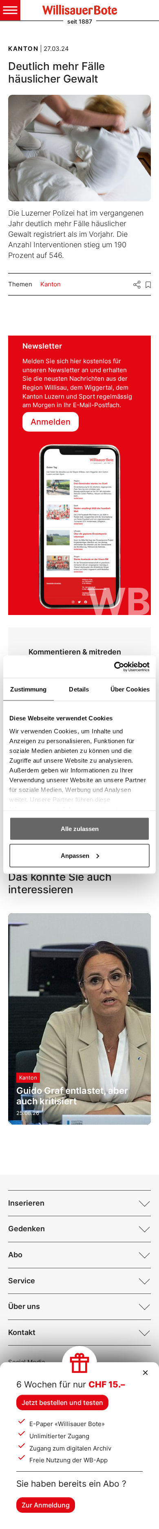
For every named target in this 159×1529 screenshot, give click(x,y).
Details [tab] (79, 689)
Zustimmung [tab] (28, 689)
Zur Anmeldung (46, 1505)
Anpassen (75, 855)
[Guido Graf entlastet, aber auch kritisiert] (79, 1018)
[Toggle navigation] (10, 10)
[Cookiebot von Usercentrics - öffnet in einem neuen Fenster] (114, 666)
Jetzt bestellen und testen (62, 1402)
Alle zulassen (80, 828)
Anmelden (51, 422)
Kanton (50, 284)
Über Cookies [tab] (130, 689)
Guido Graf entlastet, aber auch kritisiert (72, 1095)
